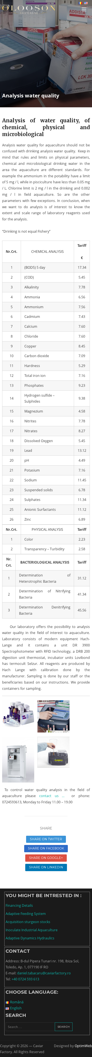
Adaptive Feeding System (26, 913)
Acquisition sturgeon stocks (28, 921)
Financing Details (19, 905)
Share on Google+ (46, 858)
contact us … (52, 795)
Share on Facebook (46, 848)
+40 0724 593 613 (25, 979)
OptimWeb (83, 1045)
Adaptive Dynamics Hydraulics (30, 938)
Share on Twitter (46, 839)
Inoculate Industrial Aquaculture (32, 930)
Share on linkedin (46, 867)
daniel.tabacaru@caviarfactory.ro (44, 973)
